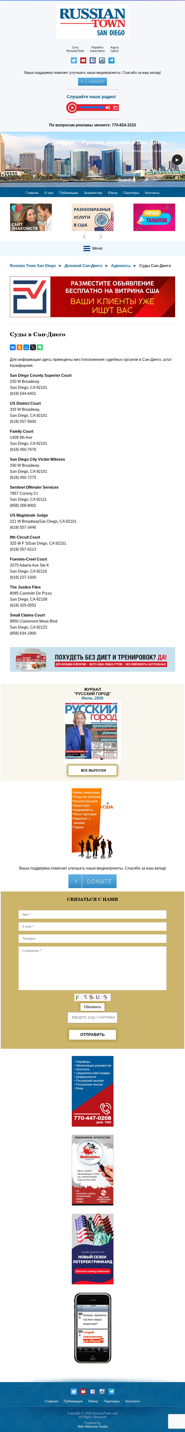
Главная (32, 193)
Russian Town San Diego (33, 266)
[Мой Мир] (26, 347)
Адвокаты (121, 266)
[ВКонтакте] (13, 347)
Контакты (152, 193)
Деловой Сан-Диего (83, 266)
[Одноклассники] (19, 347)
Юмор (113, 193)
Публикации (68, 193)
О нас (48, 193)
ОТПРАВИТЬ (92, 1035)
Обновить (92, 1007)
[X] (33, 347)
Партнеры (131, 193)
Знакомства (93, 193)
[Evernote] (40, 347)
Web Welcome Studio (93, 1426)
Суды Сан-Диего (155, 266)
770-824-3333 (124, 125)
